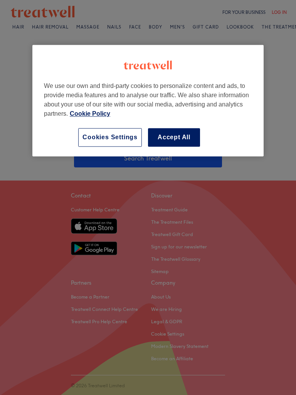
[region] (148, 100)
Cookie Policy (90, 113)
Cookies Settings (110, 137)
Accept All (174, 137)
